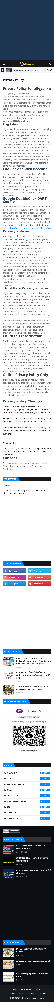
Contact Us (37, 990)
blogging (24, 773)
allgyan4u (40, 998)
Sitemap (43, 993)
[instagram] (14, 577)
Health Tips (24, 795)
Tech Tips (24, 812)
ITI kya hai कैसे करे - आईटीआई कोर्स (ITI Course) (31, 950)
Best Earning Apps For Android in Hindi (32, 975)
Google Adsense (24, 784)
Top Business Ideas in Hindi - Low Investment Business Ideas (32, 688)
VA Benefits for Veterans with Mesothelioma (30, 847)
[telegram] (14, 583)
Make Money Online (24, 801)
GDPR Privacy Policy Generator (17, 245)
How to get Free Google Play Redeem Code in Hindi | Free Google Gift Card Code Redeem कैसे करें (33, 661)
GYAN (24, 790)
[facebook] (14, 570)
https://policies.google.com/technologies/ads (30, 228)
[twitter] (39, 570)
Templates (24, 818)
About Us (33, 993)
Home (14, 990)
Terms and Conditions (17, 993)
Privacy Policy (25, 990)
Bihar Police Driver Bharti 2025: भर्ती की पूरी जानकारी (33, 872)
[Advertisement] (27, 30)
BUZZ (24, 778)
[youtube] (39, 577)
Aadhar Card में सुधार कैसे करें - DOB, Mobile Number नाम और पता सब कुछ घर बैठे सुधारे (33, 675)
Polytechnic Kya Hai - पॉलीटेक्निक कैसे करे (33, 961)
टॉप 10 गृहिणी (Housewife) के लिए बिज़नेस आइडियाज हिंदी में (32, 859)
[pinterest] (39, 583)
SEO (24, 807)
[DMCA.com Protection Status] (11, 831)
